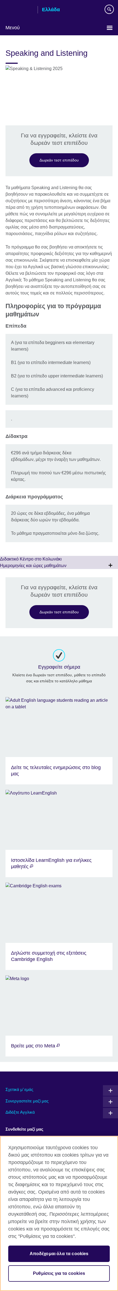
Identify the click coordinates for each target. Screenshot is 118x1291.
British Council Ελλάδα (19, 10)
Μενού (12, 27)
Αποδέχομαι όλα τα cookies (59, 1253)
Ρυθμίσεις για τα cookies (59, 1273)
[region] (59, 1213)
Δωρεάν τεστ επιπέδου (59, 160)
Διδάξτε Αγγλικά (20, 1112)
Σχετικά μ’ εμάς (19, 1089)
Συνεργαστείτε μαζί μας (27, 1101)
